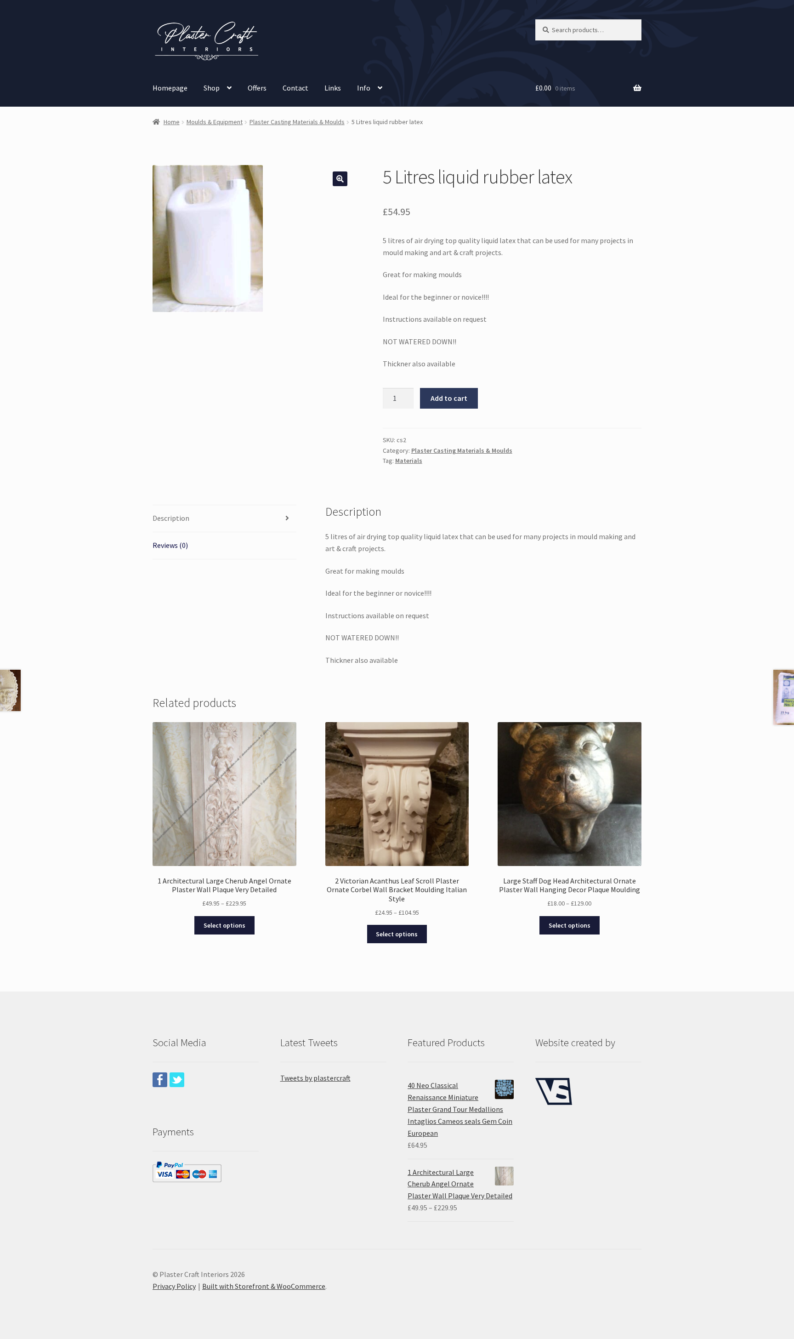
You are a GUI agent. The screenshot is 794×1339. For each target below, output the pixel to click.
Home (172, 122)
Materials (408, 460)
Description (171, 518)
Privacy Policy (174, 1286)
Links (332, 87)
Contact (295, 87)
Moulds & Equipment (215, 122)
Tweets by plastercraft (315, 1078)
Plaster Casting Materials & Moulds (297, 122)
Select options (224, 925)
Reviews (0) (170, 545)
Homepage (170, 87)
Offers (257, 87)
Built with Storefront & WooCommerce (263, 1286)
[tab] (224, 518)
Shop (212, 87)
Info (363, 87)
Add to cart (449, 398)
